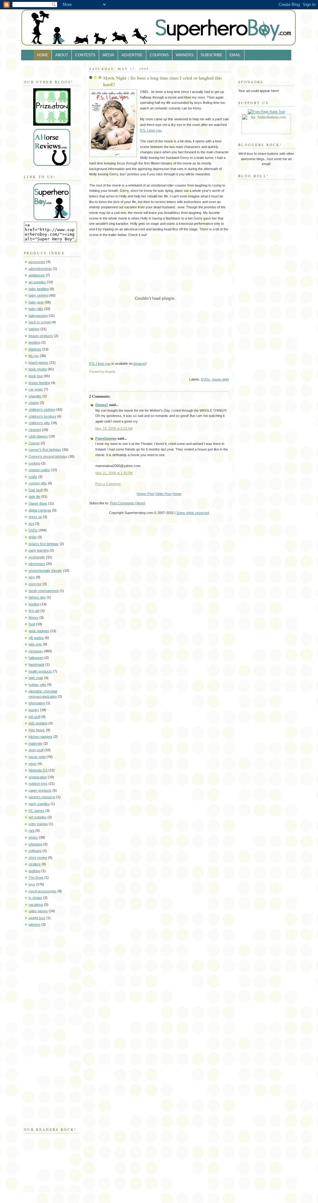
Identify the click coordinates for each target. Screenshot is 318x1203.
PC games (36, 810)
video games (38, 911)
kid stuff (34, 717)
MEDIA (108, 55)
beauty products (41, 336)
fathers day (37, 597)
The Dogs (36, 877)
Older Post (163, 494)
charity (34, 403)
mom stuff (36, 750)
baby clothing (38, 295)
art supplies (37, 282)
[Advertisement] (42, 1025)
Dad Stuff (36, 490)
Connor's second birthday (48, 456)
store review (38, 857)
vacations (36, 904)
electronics (37, 564)
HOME (42, 55)
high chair (36, 678)
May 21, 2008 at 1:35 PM (114, 473)
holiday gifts (37, 685)
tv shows (35, 898)
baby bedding (39, 289)
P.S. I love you (150, 130)
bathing (34, 329)
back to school (40, 322)
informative (37, 703)
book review (38, 369)
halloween (36, 657)
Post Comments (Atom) (127, 503)
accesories (37, 262)
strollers (35, 864)
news (33, 764)
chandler (35, 396)
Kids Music (37, 730)
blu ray (34, 356)
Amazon (139, 363)
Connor (34, 443)
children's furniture (42, 416)
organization (38, 777)
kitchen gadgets (40, 736)
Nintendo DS (38, 770)
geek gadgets (39, 631)
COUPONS (159, 55)
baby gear (36, 302)
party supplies (39, 804)
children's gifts (39, 423)
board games (38, 362)
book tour (36, 376)
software (35, 851)
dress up (35, 517)
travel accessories (43, 891)
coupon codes (39, 470)
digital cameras (40, 510)
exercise (35, 584)
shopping (35, 844)
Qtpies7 (101, 405)
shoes (33, 837)
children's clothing (42, 409)
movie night (37, 757)
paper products (40, 790)
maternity (36, 743)
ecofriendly (37, 557)
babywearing (38, 315)
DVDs (33, 530)
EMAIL (235, 55)
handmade (36, 664)
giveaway (36, 651)
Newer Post (145, 494)
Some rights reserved (192, 513)
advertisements (40, 269)
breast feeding (39, 383)
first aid (34, 611)
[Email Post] (228, 371)
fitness (34, 617)
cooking (34, 463)
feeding (34, 604)
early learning (39, 550)
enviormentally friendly (45, 570)
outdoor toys (38, 783)
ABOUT (61, 55)
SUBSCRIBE (211, 55)
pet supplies (38, 817)
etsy (32, 577)
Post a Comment (107, 484)
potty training (38, 824)
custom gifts (38, 483)
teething (34, 871)
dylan (33, 537)
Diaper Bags (38, 503)
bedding (34, 342)
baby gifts (36, 309)
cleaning (35, 430)
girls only (35, 644)
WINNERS (184, 55)
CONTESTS (85, 55)
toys (32, 884)
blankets (35, 349)
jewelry (34, 710)
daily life (34, 496)
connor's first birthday (45, 449)
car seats (36, 389)
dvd (31, 523)
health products (40, 671)
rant (31, 830)
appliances (37, 275)
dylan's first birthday (44, 544)
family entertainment (44, 591)
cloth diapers (38, 436)
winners (34, 924)
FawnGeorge (105, 438)
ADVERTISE (132, 55)
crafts (33, 477)
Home (176, 494)
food (32, 624)
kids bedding (38, 723)
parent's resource (42, 797)
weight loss (37, 918)
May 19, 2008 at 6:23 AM (114, 428)
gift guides (36, 638)
